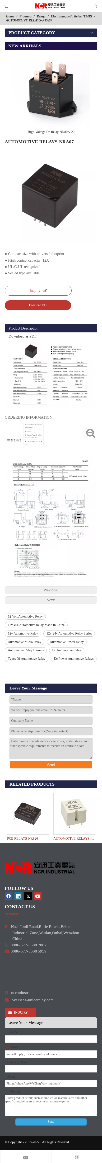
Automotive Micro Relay (24, 642)
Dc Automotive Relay (66, 650)
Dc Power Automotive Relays (73, 658)
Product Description (23, 328)
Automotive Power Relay (67, 642)
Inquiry (35, 291)
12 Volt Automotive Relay (25, 616)
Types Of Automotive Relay (26, 658)
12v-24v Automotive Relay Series (69, 633)
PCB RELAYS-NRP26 (22, 838)
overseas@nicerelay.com (33, 1000)
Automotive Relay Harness (26, 650)
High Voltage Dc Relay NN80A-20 (51, 132)
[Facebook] (8, 896)
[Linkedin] (18, 896)
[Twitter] (28, 896)
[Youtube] (38, 896)
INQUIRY (20, 1012)
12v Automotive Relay (23, 633)
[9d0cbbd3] (40, 868)
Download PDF (38, 305)
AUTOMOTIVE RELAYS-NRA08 (74, 838)
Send (51, 765)
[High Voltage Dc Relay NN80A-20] (51, 89)
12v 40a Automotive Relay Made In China (36, 625)
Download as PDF (23, 336)
